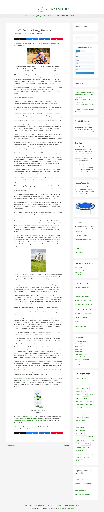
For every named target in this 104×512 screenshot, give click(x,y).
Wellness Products (76, 16)
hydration (87, 407)
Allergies (84, 378)
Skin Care (77, 364)
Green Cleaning (79, 401)
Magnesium (78, 417)
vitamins (86, 457)
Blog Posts (87, 16)
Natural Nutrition (26, 16)
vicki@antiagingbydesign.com (83, 239)
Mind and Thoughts (80, 357)
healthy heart (88, 404)
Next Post (66, 445)
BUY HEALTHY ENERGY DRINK (83, 309)
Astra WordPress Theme (67, 508)
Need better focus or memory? (83, 494)
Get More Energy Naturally (82, 287)
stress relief (79, 454)
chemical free (79, 391)
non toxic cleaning (80, 436)
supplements (89, 454)
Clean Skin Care (48, 16)
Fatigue (85, 394)
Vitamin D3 (78, 457)
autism (77, 382)
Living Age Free (59, 8)
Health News (78, 346)
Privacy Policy (78, 248)
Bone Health (79, 385)
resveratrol (85, 444)
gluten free (78, 398)
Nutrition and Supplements (82, 359)
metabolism (87, 417)
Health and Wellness (80, 344)
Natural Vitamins (80, 433)
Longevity (84, 414)
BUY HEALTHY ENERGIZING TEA (83, 313)
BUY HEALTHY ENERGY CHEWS (83, 304)
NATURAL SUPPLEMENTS (62, 16)
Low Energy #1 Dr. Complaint (82, 296)
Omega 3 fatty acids (81, 440)
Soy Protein (86, 447)
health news (89, 401)
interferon (86, 411)
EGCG (86, 391)
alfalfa (77, 378)
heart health (79, 407)
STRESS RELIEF (79, 272)
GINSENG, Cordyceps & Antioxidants (84, 270)
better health (85, 382)
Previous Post (10, 445)
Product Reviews (79, 362)
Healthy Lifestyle (37, 16)
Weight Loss (79, 460)
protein (77, 443)
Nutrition (90, 436)
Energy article (28, 416)
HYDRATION (78, 322)
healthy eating (79, 404)
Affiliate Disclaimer (80, 252)
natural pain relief (80, 427)
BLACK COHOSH (79, 267)
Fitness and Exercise (80, 341)
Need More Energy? (80, 292)
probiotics (91, 440)
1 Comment (17, 33)
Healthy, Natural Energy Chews (83, 300)
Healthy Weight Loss (80, 490)
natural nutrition (81, 424)
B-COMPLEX (78, 274)
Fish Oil (91, 394)
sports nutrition (80, 450)
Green (85, 398)
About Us (16, 16)
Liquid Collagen (79, 97)
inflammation (79, 411)
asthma (90, 378)
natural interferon (81, 420)
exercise (78, 394)
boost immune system (82, 388)
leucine (77, 414)
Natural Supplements (81, 430)
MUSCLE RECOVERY (80, 326)
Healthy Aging (25, 33)
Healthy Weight (79, 351)
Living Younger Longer (81, 354)
